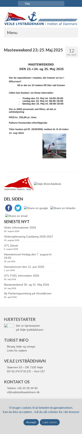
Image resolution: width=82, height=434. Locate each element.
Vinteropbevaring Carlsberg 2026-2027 (28, 236)
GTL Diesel (11, 245)
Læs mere (50, 422)
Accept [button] (31, 422)
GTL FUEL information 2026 (21, 275)
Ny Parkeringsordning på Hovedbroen (28, 293)
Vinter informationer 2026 (20, 227)
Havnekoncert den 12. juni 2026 (24, 266)
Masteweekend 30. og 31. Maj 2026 (26, 284)
